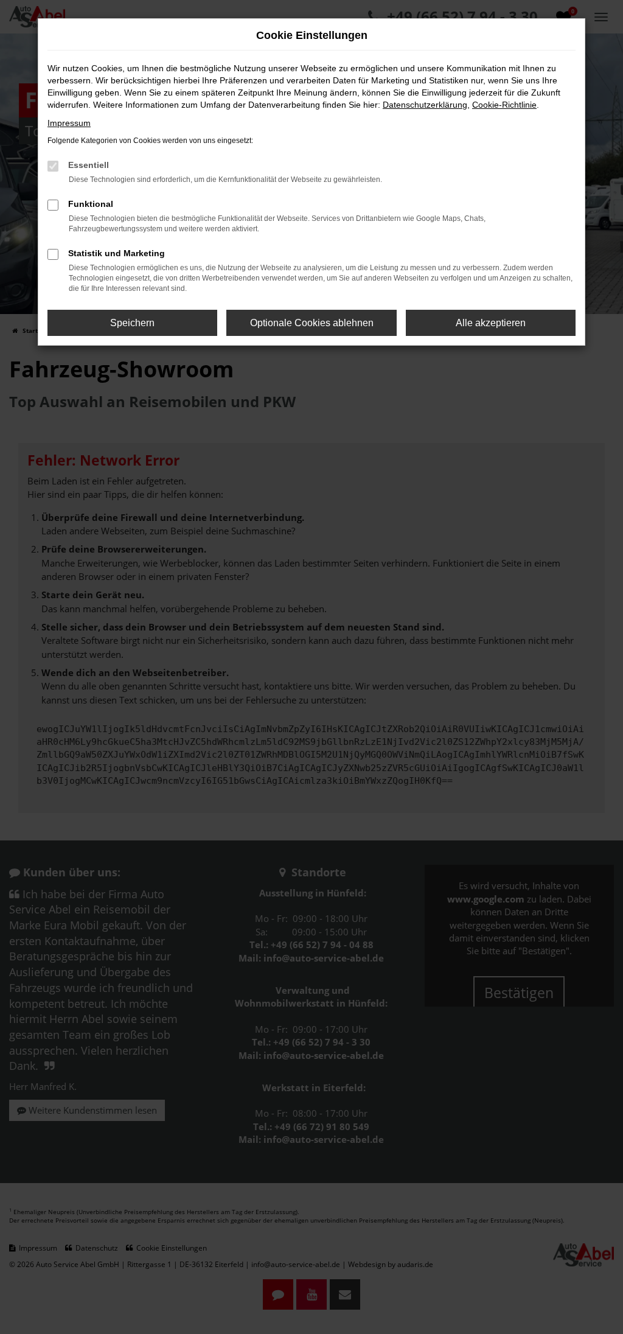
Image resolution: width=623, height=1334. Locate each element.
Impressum (69, 123)
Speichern (132, 323)
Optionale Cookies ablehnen (312, 323)
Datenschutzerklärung (425, 105)
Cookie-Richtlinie (504, 105)
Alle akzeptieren (491, 323)
